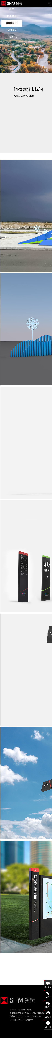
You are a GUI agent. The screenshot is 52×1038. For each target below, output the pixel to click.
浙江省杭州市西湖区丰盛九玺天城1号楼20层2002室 (29, 1013)
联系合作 (11, 37)
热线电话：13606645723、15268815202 (25, 1016)
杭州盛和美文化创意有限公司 (20, 1010)
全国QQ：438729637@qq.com (21, 1020)
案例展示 (11, 23)
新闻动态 (11, 30)
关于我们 (11, 16)
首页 (12, 9)
